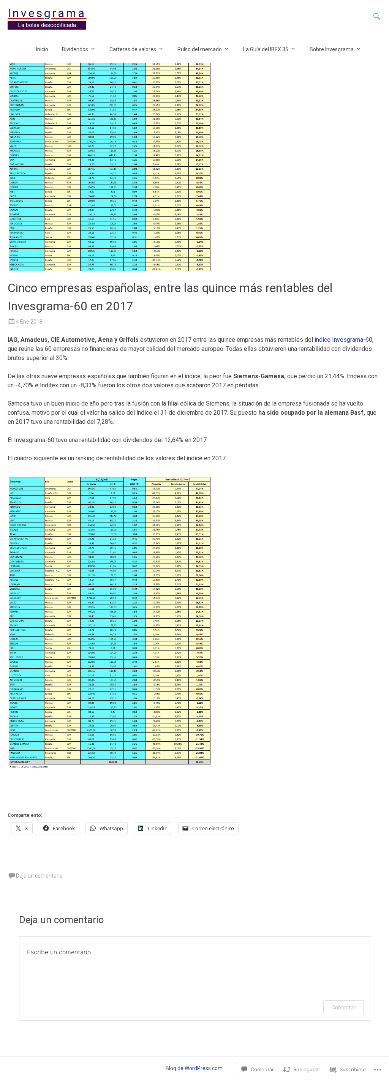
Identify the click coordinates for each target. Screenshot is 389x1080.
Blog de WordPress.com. (195, 1068)
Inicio (42, 49)
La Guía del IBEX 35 (265, 49)
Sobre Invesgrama (332, 49)
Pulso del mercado (199, 49)
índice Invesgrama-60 (343, 339)
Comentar (343, 1007)
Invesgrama (47, 13)
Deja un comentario (39, 876)
